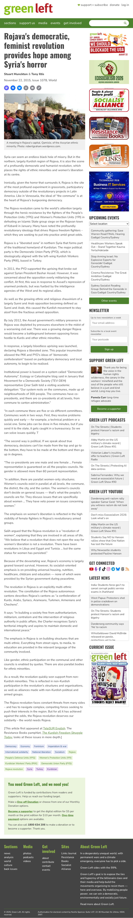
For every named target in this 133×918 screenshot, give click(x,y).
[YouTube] (91, 569)
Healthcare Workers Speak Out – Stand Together (106, 245)
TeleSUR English (54, 728)
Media (42, 23)
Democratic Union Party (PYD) (56, 763)
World (52, 80)
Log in (125, 5)
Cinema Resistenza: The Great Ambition (109, 274)
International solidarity (16, 752)
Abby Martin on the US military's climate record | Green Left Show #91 (106, 443)
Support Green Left (106, 360)
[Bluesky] (19, 87)
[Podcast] (96, 569)
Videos (27, 861)
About (45, 858)
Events (55, 23)
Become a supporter (20, 811)
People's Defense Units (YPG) (20, 757)
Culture (8, 865)
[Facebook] (13, 87)
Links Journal (68, 853)
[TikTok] (104, 569)
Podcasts (28, 857)
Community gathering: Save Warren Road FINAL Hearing (108, 232)
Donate (115, 5)
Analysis (8, 857)
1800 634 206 (36, 825)
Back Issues (10, 869)
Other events (109, 301)
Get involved (73, 23)
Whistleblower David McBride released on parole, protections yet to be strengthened (109, 635)
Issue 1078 (39, 80)
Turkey (39, 769)
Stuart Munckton (16, 74)
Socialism (60, 752)
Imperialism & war (57, 746)
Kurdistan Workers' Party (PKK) (21, 763)
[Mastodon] (6, 87)
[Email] (32, 87)
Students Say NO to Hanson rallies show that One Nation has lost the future (108, 541)
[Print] (26, 87)
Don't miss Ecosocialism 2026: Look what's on (109, 516)
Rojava (72, 752)
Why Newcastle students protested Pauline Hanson (106, 551)
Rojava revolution (14, 769)
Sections (10, 23)
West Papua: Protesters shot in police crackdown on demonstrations (108, 598)
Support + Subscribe (94, 5)
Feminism (39, 746)
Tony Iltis (37, 74)
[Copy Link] (38, 87)
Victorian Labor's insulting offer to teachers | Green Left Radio (108, 456)
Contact (46, 866)
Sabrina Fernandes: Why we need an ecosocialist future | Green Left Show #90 (107, 478)
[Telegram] (113, 569)
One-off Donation (28, 802)
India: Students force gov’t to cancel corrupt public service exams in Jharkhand (108, 585)
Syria (29, 769)
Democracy (10, 746)
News (7, 853)
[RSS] (127, 569)
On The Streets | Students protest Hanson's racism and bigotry (107, 430)
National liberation (41, 752)
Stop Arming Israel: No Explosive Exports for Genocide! (104, 260)
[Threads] (122, 569)
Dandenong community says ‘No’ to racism (107, 622)
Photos (27, 853)
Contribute (48, 862)
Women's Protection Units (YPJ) (55, 757)
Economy (25, 746)
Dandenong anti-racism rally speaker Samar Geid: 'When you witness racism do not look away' (109, 503)
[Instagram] (108, 569)
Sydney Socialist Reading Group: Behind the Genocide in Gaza (109, 289)
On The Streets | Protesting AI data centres (109, 467)
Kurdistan (52, 769)
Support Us (27, 23)
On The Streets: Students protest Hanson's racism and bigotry (107, 611)
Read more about (97, 904)
